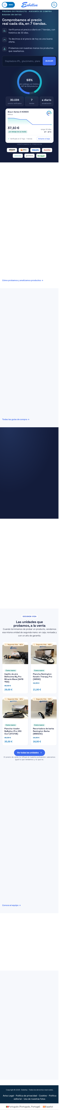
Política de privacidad (26, 1095)
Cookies (43, 1095)
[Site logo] (29, 4)
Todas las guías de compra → (15, 419)
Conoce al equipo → (11, 905)
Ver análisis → (26, 336)
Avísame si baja (44, 139)
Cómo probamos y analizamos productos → (22, 280)
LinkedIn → (29, 830)
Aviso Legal (8, 1095)
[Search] (54, 4)
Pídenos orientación (18, 961)
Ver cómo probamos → (12, 551)
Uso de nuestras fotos (34, 1099)
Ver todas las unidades (28, 752)
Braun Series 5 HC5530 (18, 112)
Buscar (49, 61)
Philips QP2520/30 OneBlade (28, 470)
